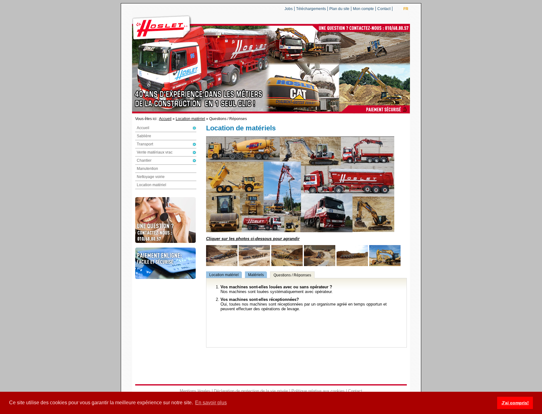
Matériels (256, 275)
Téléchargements (311, 9)
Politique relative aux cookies (318, 391)
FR (405, 9)
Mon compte (363, 9)
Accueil (165, 119)
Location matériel (190, 119)
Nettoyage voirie (151, 177)
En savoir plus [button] (211, 402)
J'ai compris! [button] (515, 402)
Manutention (147, 168)
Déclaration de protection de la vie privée (251, 391)
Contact (384, 9)
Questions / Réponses (292, 275)
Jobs (288, 9)
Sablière (144, 136)
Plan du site (339, 9)
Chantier (144, 160)
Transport (145, 144)
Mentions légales (195, 391)
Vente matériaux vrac (155, 152)
